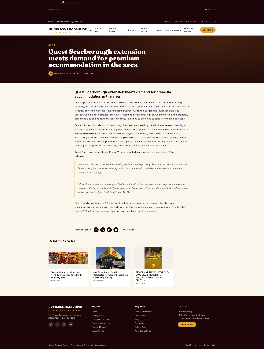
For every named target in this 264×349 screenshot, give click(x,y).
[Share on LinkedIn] (109, 229)
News (159, 30)
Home (90, 30)
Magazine (176, 30)
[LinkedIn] (215, 22)
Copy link (130, 230)
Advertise (169, 22)
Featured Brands (188, 29)
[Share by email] (115, 229)
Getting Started (112, 29)
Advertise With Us (143, 331)
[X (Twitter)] (206, 22)
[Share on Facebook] (96, 229)
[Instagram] (210, 22)
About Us (98, 29)
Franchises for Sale (100, 319)
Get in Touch (187, 324)
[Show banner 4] (210, 9)
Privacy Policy (210, 345)
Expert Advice (144, 29)
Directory (132, 30)
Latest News (140, 315)
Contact (198, 345)
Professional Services (101, 323)
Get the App (191, 22)
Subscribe (179, 22)
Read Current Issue (143, 311)
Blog (167, 30)
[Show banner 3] (208, 9)
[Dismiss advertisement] (214, 9)
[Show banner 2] (206, 9)
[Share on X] (102, 229)
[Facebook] (202, 22)
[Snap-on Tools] (132, 9)
